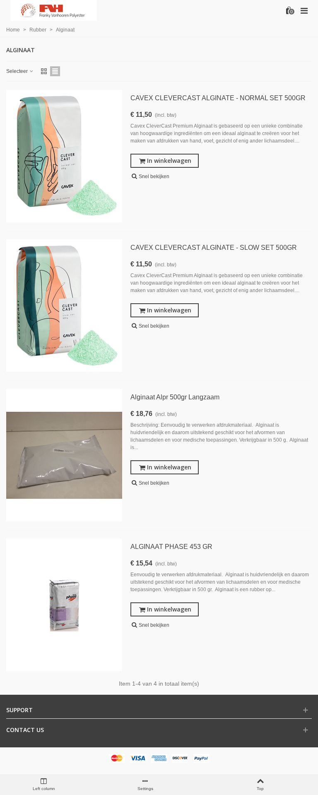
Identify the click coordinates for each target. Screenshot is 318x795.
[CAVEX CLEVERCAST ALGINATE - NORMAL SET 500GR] (64, 156)
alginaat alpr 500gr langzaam (174, 397)
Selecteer (17, 71)
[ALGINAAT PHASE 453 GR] (64, 605)
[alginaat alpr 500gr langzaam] (64, 455)
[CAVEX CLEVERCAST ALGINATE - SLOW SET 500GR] (64, 305)
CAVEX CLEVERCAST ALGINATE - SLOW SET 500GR (213, 247)
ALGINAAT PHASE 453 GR (171, 546)
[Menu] (304, 10)
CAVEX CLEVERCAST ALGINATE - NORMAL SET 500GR (218, 97)
